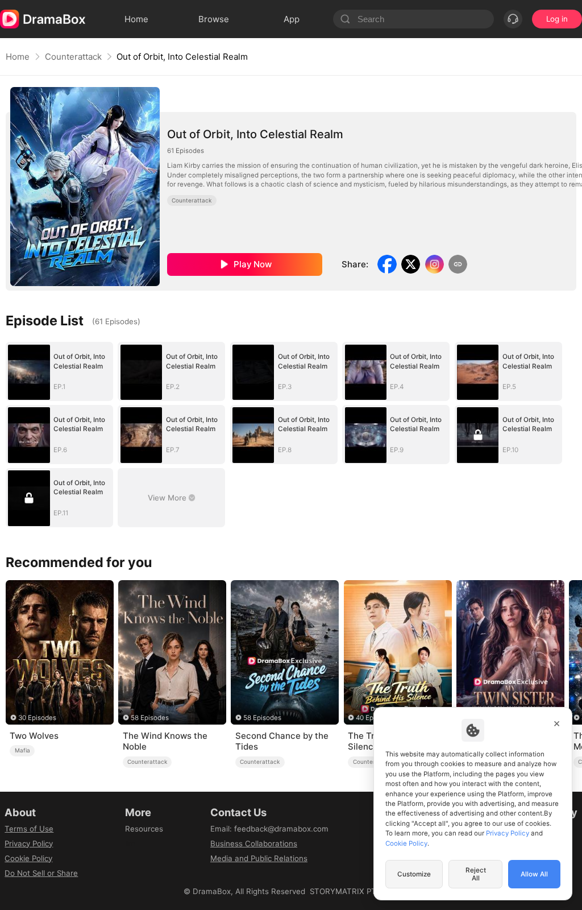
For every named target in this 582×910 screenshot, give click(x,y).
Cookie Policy (28, 858)
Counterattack (73, 56)
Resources (144, 828)
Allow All (534, 874)
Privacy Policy (29, 843)
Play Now (253, 264)
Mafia (22, 750)
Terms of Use (29, 828)
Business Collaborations (253, 843)
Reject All (475, 874)
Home (18, 56)
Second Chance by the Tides (282, 741)
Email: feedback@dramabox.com (269, 828)
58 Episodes (150, 718)
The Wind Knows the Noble (165, 741)
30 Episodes (37, 718)
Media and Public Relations (258, 858)
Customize (414, 874)
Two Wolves (34, 735)
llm (130, 843)
